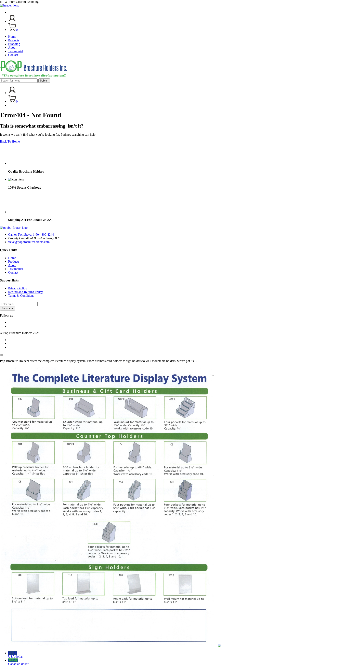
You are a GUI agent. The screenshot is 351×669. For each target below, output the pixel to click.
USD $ (15, 654)
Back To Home (10, 141)
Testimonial (15, 51)
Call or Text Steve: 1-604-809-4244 (31, 234)
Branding (14, 44)
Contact (13, 55)
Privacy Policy (17, 288)
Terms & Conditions (21, 295)
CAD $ (18, 662)
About (12, 47)
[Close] (1, 355)
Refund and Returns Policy (25, 292)
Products (13, 40)
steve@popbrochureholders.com (29, 242)
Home (12, 36)
